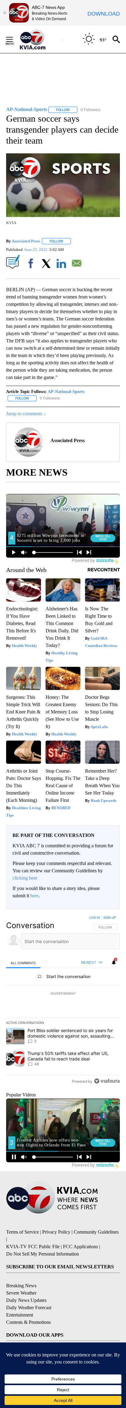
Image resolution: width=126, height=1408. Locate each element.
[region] (63, 1001)
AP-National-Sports (66, 391)
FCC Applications (80, 1246)
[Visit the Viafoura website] (107, 1081)
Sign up (109, 917)
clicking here (25, 878)
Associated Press (26, 241)
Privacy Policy (56, 1232)
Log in (94, 917)
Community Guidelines (96, 1232)
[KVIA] (39, 39)
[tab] (23, 963)
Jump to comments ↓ (26, 413)
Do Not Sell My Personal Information (42, 1253)
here (34, 895)
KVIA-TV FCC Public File (33, 1246)
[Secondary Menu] (14, 39)
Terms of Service (22, 1232)
